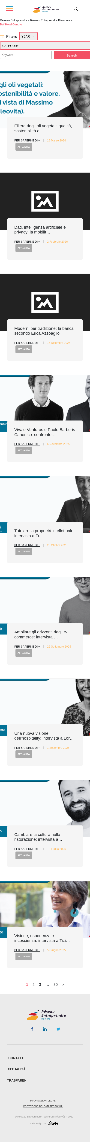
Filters (11, 36)
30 (56, 985)
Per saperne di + (27, 140)
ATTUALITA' (24, 147)
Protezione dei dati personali (43, 1106)
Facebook (32, 1030)
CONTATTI (16, 1058)
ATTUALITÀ (16, 1069)
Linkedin (45, 1030)
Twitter (58, 1030)
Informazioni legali (43, 1100)
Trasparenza (19, 1080)
